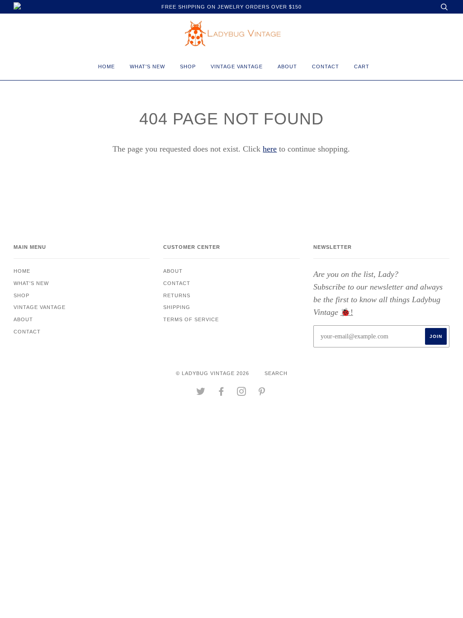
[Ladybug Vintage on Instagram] (241, 393)
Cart (361, 66)
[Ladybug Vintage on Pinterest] (262, 393)
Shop (188, 66)
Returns (176, 295)
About (287, 66)
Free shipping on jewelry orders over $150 (231, 7)
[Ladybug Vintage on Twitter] (201, 393)
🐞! (346, 312)
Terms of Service (191, 319)
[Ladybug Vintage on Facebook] (221, 393)
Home (106, 66)
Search (276, 373)
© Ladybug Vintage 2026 (212, 373)
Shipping (176, 307)
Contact (325, 66)
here (270, 148)
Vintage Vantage (237, 66)
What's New (147, 66)
